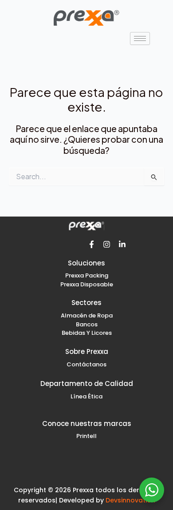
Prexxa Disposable (86, 284)
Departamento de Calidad (86, 383)
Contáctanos (86, 364)
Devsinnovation (130, 500)
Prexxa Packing (86, 275)
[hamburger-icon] (140, 38)
